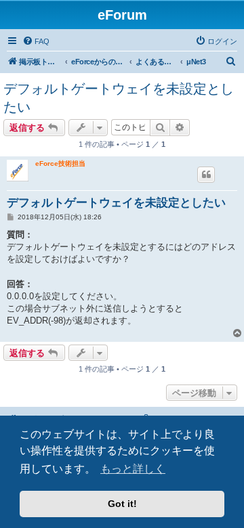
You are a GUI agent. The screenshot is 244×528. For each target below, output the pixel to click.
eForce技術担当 (60, 163)
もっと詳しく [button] (132, 469)
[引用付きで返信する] (206, 175)
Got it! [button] (122, 503)
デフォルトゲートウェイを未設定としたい (118, 97)
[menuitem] (35, 41)
